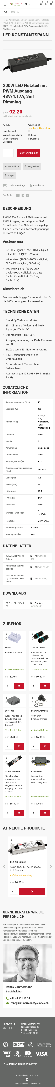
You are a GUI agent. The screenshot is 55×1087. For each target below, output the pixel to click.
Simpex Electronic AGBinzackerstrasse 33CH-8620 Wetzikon (30, 1027)
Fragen (11, 175)
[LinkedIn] (23, 195)
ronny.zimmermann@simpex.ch (30, 1003)
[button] (12, 166)
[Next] (51, 866)
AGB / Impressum (21, 1083)
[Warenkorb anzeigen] (50, 4)
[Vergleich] (46, 4)
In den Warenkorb (28, 153)
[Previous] (4, 866)
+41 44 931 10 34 (20, 998)
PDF (41, 567)
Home (5, 20)
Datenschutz (36, 1083)
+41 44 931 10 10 (30, 1033)
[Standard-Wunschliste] (41, 4)
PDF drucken (39, 185)
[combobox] (30, 11)
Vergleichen (33, 166)
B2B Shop (14, 20)
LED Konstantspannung (37, 23)
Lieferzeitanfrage (16, 185)
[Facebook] (27, 195)
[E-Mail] (18, 195)
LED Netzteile (18, 23)
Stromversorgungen (30, 20)
